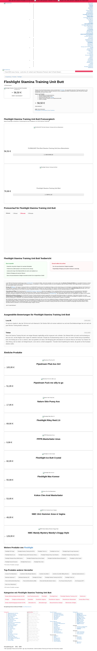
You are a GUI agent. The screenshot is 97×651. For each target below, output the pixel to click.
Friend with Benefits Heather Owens (48, 580)
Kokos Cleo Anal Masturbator (48, 495)
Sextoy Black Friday (84, 599)
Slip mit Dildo (10, 635)
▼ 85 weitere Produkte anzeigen (11, 587)
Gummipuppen (90, 31)
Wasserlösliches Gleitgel (56, 602)
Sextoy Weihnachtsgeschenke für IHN (14, 596)
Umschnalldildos (89, 10)
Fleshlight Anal (53, 596)
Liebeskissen (90, 44)
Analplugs (91, 5)
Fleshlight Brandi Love (10, 554)
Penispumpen (90, 28)
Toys (80, 614)
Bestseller (91, 4)
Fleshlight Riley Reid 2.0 (48, 420)
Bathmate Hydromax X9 (24, 577)
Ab (40, 103)
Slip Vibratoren (90, 18)
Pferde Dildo (10, 626)
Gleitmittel (30, 599)
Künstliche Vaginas (41, 599)
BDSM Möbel (90, 48)
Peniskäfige (90, 59)
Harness (91, 54)
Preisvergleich (38, 110)
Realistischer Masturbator (69, 599)
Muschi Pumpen (11, 623)
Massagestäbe (90, 12)
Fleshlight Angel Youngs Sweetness (70, 551)
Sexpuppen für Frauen (88, 14)
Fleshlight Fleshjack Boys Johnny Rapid (35, 558)
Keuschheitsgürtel (89, 55)
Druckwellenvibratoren (88, 17)
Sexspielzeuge (53, 293)
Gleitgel (91, 63)
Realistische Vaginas (54, 599)
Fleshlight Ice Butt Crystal (48, 458)
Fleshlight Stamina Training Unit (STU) (26, 551)
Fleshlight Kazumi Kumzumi (11, 561)
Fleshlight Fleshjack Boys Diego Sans (70, 554)
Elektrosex (90, 50)
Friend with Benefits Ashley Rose (12, 580)
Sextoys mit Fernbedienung (87, 46)
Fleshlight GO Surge (9, 551)
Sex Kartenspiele (11, 628)
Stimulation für (32, 602)
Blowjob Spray (90, 62)
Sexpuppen (90, 30)
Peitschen (91, 58)
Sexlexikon (79, 637)
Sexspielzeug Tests (81, 627)
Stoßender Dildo (11, 636)
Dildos (91, 6)
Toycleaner (90, 65)
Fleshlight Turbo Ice (42, 551)
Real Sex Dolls (90, 32)
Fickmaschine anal (12, 620)
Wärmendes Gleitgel (70, 602)
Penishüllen (90, 26)
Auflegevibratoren (57, 613)
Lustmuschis (10, 621)
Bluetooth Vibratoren (12, 615)
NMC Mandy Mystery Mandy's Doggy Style (48, 533)
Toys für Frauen (53, 612)
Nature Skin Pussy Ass (48, 401)
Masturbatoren (88, 23)
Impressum (79, 641)
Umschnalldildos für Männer (14, 638)
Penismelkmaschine (12, 625)
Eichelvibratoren (89, 35)
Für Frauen (90, 3)
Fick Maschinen (11, 619)
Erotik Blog (79, 636)
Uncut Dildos (10, 639)
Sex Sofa (10, 629)
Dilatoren (91, 21)
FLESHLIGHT (30, 283)
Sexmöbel (90, 42)
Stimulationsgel (43, 602)
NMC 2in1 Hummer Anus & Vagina (48, 514)
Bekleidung (90, 67)
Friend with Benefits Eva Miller (29, 580)
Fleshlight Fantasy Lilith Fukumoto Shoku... (28, 554)
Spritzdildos (90, 8)
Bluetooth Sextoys (12, 614)
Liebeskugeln (90, 11)
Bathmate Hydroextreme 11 (78, 573)
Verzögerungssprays (88, 66)
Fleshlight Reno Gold (38, 561)
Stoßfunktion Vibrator (12, 637)
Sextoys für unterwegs (13, 634)
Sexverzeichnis (80, 633)
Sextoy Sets (90, 45)
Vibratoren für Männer (86, 34)
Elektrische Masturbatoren (87, 24)
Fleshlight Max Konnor (48, 476)
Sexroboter (10, 631)
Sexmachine (10, 630)
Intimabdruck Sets (89, 39)
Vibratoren (90, 16)
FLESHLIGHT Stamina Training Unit (34, 291)
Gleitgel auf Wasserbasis (18, 599)
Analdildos (90, 7)
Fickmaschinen (57, 637)
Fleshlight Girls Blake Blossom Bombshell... (57, 558)
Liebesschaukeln (89, 40)
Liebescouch (90, 43)
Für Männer (90, 19)
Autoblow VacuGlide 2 (44, 573)
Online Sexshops (80, 632)
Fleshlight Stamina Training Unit (68, 596)
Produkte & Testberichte (82, 626)
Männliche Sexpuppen (13, 624)
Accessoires (90, 60)
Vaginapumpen (89, 15)
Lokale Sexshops (80, 631)
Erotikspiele (90, 38)
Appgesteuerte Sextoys (13, 613)
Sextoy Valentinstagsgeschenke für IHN (15, 602)
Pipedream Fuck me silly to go (48, 383)
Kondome (91, 64)
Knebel (91, 56)
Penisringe (90, 29)
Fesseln (91, 51)
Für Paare (91, 37)
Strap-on (91, 9)
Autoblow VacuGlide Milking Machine (61, 573)
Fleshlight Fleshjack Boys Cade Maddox (50, 554)
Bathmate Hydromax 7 (10, 577)
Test (49, 110)
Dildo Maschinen (11, 616)
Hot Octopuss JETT (79, 580)
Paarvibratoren (90, 41)
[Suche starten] (84, 71)
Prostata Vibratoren (88, 36)
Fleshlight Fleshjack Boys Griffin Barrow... (14, 558)
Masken (91, 57)
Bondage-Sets (90, 49)
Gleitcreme (83, 596)
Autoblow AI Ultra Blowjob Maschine (28, 573)
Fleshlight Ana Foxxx (54, 551)
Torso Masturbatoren (88, 25)
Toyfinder (53, 110)
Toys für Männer (53, 621)
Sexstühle (10, 632)
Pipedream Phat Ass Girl (48, 364)
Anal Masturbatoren (27, 606)
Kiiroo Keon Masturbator (10, 584)
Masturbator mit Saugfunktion (14, 622)
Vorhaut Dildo (11, 640)
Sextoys (80, 613)
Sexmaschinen (89, 13)
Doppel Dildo (10, 617)
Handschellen (90, 53)
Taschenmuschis (89, 33)
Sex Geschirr (10, 627)
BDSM (91, 47)
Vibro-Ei (55, 619)
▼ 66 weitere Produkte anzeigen (11, 564)
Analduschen (90, 61)
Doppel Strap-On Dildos (13, 618)
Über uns (79, 643)
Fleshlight (91, 22)
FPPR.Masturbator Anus (48, 439)
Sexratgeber (79, 638)
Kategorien (75, 612)
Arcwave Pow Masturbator (11, 573)
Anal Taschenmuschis (33, 596)
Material (52, 97)
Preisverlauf (44, 110)
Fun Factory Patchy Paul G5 (65, 580)
